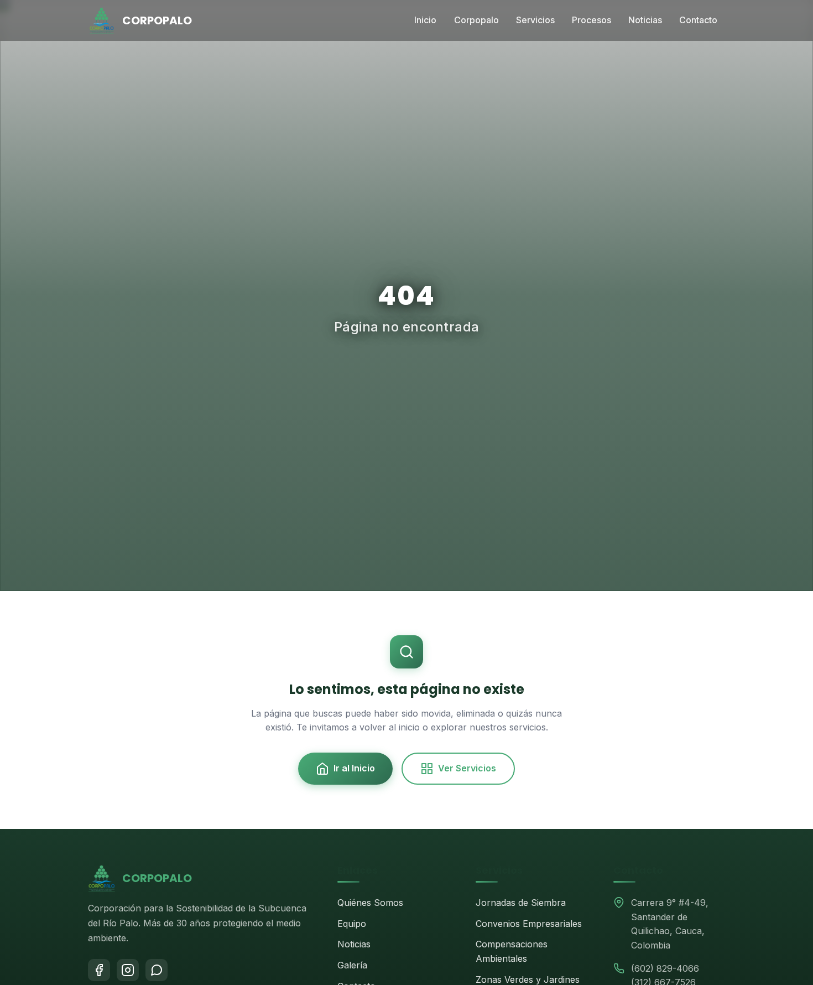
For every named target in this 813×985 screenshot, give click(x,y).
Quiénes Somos (370, 902)
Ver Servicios (467, 768)
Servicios (535, 19)
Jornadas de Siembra (521, 902)
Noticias (645, 19)
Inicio (425, 19)
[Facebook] (99, 970)
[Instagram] (128, 970)
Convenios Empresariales (529, 923)
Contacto (698, 19)
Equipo (351, 923)
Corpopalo (476, 19)
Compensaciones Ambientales (512, 951)
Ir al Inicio (354, 768)
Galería (352, 965)
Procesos (591, 19)
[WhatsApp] (156, 970)
